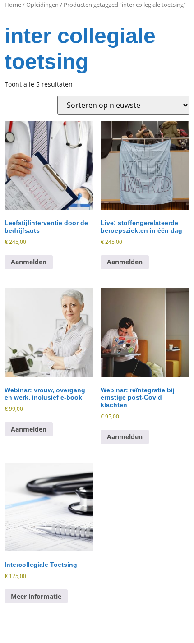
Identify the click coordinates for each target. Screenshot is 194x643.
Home (13, 4)
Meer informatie (36, 596)
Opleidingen (42, 4)
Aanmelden (28, 261)
